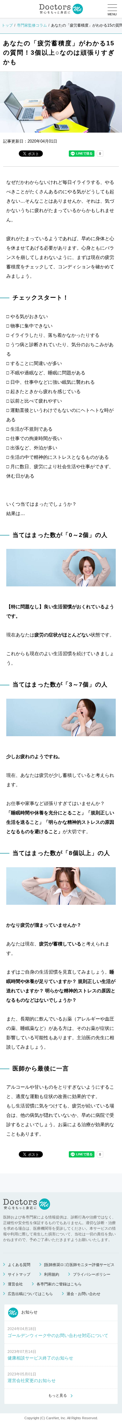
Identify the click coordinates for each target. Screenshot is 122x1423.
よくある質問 (19, 1265)
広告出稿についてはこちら (30, 1294)
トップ (7, 25)
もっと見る (57, 1395)
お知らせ (29, 1312)
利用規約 (51, 1274)
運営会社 (15, 1284)
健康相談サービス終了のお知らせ (40, 1357)
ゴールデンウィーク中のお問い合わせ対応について (58, 1335)
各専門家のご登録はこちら (59, 1284)
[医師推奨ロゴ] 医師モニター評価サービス (79, 1265)
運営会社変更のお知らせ (32, 1380)
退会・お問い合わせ (83, 1294)
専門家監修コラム (32, 25)
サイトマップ (19, 1274)
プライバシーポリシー (91, 1274)
